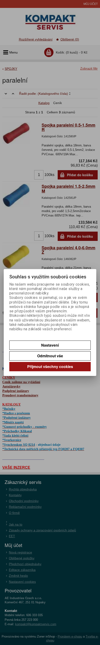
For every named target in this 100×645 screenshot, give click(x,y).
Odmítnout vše (50, 355)
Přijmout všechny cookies (50, 366)
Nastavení (50, 345)
